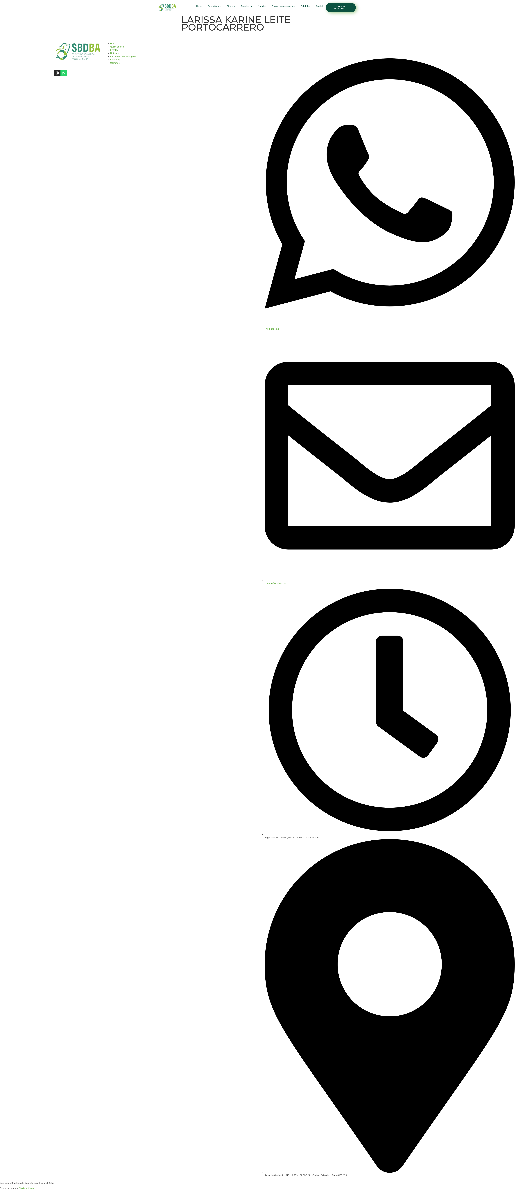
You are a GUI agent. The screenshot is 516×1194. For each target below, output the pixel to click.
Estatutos (305, 6)
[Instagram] (57, 73)
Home (199, 6)
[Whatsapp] (63, 73)
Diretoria (231, 6)
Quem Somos (214, 6)
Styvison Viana (26, 1188)
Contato (320, 6)
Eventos (245, 6)
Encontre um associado (283, 6)
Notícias (262, 6)
